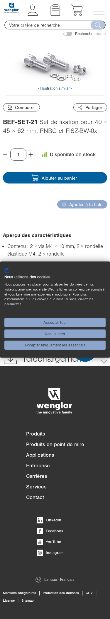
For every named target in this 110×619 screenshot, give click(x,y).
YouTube (53, 542)
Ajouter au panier (59, 178)
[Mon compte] (32, 14)
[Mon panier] (77, 14)
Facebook (54, 531)
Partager (93, 107)
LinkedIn (53, 520)
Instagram (54, 552)
